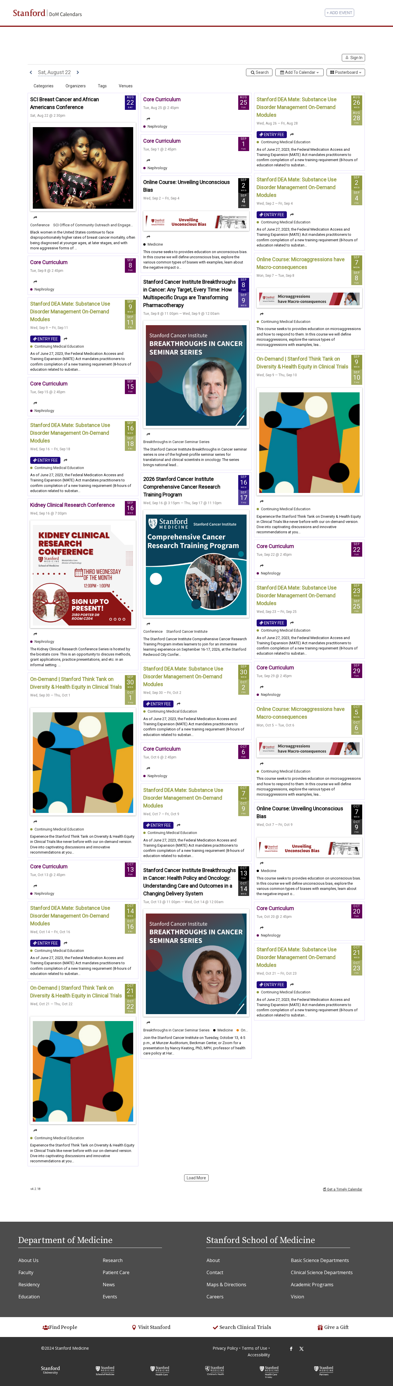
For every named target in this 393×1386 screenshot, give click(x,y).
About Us (28, 1260)
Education (29, 1296)
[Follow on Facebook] (291, 1349)
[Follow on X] (301, 1349)
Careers (215, 1296)
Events (110, 1296)
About (213, 1260)
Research (113, 1260)
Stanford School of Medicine (260, 1240)
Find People (63, 1327)
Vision (297, 1296)
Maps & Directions (226, 1284)
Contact (215, 1272)
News (109, 1284)
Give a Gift (336, 1327)
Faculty (25, 1272)
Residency (29, 1284)
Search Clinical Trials (245, 1327)
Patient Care (116, 1272)
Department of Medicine (65, 1240)
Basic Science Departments (320, 1260)
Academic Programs (312, 1284)
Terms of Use (255, 1348)
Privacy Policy (225, 1348)
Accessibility (259, 1354)
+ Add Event (339, 12)
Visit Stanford (154, 1327)
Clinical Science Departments (322, 1272)
